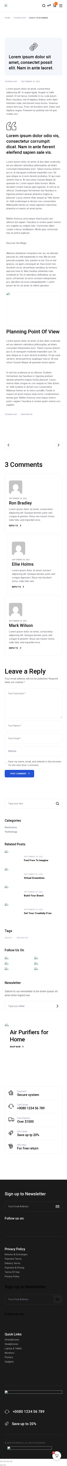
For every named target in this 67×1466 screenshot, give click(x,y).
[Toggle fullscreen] (4, 1461)
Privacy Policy (12, 1276)
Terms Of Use (12, 1272)
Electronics (11, 827)
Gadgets (9, 1361)
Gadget (8, 938)
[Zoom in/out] (1, 1461)
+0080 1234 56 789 (31, 1108)
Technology (19, 18)
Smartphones (12, 1339)
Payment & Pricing (14, 1267)
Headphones (11, 1344)
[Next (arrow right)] (4, 1465)
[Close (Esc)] (11, 1461)
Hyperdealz (18, 1443)
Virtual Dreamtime (34, 877)
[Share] (8, 1461)
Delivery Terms (12, 1263)
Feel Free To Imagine (36, 860)
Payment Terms (13, 1258)
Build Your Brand (33, 895)
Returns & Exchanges (16, 1254)
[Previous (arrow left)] (1, 1465)
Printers (9, 1357)
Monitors (9, 1352)
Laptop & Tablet (13, 1348)
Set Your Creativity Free (38, 913)
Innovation (26, 414)
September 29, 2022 (30, 81)
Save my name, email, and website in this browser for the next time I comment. (34, 763)
